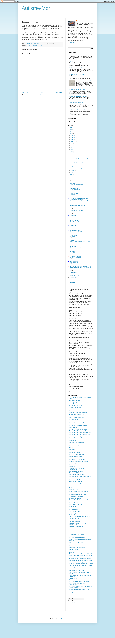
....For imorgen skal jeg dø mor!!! (83, 80)
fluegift (35, 45)
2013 (71, 175)
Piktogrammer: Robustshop (75, 478)
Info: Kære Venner (73, 451)
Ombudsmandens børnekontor (76, 471)
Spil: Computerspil (73, 509)
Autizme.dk (71, 410)
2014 (71, 133)
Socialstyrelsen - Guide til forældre (77, 502)
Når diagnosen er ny (74, 578)
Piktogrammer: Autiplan (74, 472)
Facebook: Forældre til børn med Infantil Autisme (80, 430)
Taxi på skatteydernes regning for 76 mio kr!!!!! (81, 153)
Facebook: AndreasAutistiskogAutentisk (78, 425)
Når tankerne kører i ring (74, 579)
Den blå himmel (73, 235)
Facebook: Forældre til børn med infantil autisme (80, 434)
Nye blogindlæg (73, 252)
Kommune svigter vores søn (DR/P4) (77, 562)
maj (72, 147)
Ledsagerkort (72, 464)
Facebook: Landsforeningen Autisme (77, 436)
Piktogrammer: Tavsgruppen (75, 483)
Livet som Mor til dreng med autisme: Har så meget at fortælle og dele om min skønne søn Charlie (80, 268)
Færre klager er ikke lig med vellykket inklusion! (80, 558)
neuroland (72, 282)
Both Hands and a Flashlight (76, 210)
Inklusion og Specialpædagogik (76, 454)
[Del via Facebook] (51, 43)
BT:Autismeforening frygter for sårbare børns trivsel (80, 536)
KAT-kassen (72, 458)
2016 (71, 129)
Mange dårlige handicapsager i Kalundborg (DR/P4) (81, 565)
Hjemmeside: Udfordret (74, 445)
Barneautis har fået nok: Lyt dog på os (78, 537)
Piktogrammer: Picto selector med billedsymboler (80, 476)
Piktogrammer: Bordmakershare (76, 474)
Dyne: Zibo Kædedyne (74, 421)
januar (72, 172)
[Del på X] (50, 43)
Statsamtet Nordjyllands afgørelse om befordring (80, 589)
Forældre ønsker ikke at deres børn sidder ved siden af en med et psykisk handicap (81, 556)
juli (71, 143)
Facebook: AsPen (73, 427)
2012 (71, 177)
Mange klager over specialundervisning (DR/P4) (80, 567)
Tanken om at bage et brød (75, 257)
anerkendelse (29, 45)
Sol (41, 45)
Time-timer (71, 520)
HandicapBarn (72, 440)
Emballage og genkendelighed (78, 162)
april (72, 149)
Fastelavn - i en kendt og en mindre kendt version (82, 168)
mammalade (73, 183)
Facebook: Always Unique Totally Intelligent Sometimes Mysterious (79, 423)
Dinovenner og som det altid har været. (78, 231)
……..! (71, 226)
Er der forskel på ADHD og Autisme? (77, 89)
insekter (38, 45)
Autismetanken (73, 215)
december (73, 135)
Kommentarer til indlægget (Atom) (35, 94)
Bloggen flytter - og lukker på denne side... (78, 221)
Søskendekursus (74, 188)
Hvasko (71, 447)
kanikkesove (73, 225)
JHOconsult (72, 251)
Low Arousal (72, 466)
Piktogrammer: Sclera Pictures (76, 479)
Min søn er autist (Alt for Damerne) (77, 570)
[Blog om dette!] (48, 43)
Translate (73, 602)
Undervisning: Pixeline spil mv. (76, 526)
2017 (71, 127)
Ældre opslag (59, 92)
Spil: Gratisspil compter (74, 511)
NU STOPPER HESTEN (75, 256)
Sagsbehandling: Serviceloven (76, 496)
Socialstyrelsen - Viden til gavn (76, 504)
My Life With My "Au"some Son (77, 205)
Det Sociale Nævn (73, 419)
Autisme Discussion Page (75, 403)
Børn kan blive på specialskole (76, 542)
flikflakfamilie (73, 246)
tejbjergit (72, 240)
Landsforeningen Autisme (75, 463)
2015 (71, 131)
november (73, 137)
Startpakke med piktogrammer (77, 102)
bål (33, 45)
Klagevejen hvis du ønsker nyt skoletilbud (78, 461)
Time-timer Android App (74, 521)
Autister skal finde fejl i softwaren (76, 534)
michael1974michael (75, 230)
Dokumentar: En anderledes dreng (77, 544)
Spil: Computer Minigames (75, 508)
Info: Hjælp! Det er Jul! (74, 449)
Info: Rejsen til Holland (74, 452)
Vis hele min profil (72, 42)
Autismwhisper (72, 409)
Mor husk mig (72, 236)
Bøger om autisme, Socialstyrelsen (77, 414)
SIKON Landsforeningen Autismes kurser (78, 491)
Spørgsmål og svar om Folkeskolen (77, 513)
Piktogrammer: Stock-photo (75, 481)
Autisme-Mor (36, 8)
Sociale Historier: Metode (75, 498)
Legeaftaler (73, 157)
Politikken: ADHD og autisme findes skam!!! (79, 581)
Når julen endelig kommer (75, 189)
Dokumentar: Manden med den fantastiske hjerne (80, 545)
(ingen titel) (71, 61)
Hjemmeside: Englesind (74, 444)
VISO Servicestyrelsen (74, 528)
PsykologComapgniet (74, 489)
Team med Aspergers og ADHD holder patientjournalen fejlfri (78, 591)
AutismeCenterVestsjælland (75, 405)
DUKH (70, 416)
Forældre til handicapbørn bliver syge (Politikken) (80, 554)
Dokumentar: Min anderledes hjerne (77, 547)
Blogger (63, 618)
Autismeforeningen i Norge (75, 407)
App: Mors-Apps (73, 402)
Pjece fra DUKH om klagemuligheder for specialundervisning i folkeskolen (78, 485)
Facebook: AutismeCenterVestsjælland (78, 429)
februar (72, 170)
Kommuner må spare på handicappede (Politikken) (81, 563)
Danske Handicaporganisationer (76, 417)
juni (72, 145)
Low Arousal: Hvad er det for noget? (77, 74)
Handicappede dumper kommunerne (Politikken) (80, 560)
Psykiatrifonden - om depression (76, 487)
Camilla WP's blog (74, 193)
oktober (72, 139)
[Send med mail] (47, 43)
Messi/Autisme (72, 569)
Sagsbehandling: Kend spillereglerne (77, 494)
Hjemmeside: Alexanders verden (76, 442)
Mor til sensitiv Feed (74, 220)
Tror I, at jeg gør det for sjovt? (76, 55)
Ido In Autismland (74, 261)
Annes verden (73, 272)
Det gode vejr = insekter (76, 166)
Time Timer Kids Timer (74, 518)
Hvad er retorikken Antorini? (75, 67)
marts (72, 151)
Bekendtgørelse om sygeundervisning (78, 412)
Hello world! (72, 211)
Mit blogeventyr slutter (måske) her (77, 247)
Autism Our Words (74, 275)
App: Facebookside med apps (76, 400)
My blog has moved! (74, 262)
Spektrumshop (72, 506)
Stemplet (71, 216)
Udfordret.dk (73, 277)
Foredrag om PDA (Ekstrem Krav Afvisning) (79, 96)
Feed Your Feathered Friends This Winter (78, 206)
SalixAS (72, 280)
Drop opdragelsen (73, 549)
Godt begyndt (72, 194)
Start (42, 92)
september (73, 141)
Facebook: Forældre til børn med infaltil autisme (80, 432)
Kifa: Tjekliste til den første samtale (77, 459)
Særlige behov (72, 514)
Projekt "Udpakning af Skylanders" (78, 164)
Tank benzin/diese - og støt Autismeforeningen (79, 516)
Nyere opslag (25, 92)
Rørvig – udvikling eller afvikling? (76, 184)
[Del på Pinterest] (53, 43)
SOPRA (71, 493)
